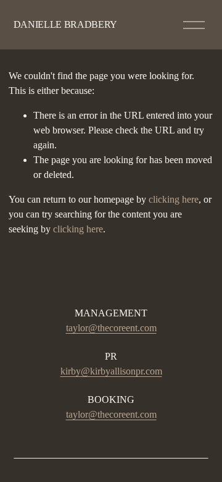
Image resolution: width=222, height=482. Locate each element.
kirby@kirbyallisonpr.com (111, 371)
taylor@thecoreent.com (111, 328)
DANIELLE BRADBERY (66, 24)
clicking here (174, 199)
